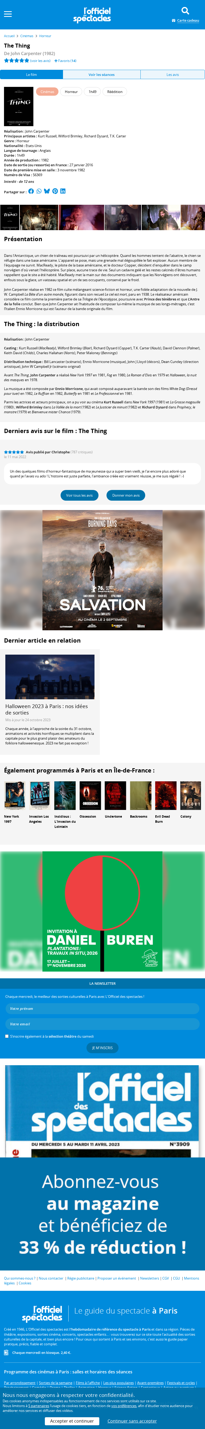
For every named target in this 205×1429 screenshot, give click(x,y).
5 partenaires (38, 1405)
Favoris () (66, 60)
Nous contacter (51, 1278)
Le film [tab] (31, 74)
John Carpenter (37, 131)
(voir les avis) (40, 60)
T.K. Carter (118, 136)
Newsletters (149, 1278)
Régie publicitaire (80, 1278)
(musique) (104, 361)
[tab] (102, 74)
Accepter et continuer (72, 1421)
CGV (165, 1278)
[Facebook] (31, 192)
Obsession (88, 816)
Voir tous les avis (79, 495)
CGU (176, 1278)
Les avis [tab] (173, 74)
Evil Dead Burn (162, 819)
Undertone (113, 816)
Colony (185, 816)
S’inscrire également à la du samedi (52, 1036)
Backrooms (138, 816)
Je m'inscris (102, 1047)
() (37, 348)
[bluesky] (47, 192)
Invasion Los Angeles (39, 819)
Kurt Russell (47, 136)
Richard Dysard (96, 136)
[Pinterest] (55, 192)
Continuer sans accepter (132, 1421)
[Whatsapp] (39, 192)
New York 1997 (11, 819)
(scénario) (62, 361)
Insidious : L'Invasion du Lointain (65, 821)
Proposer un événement (116, 1278)
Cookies (25, 1283)
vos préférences (123, 1405)
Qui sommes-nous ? (20, 1278)
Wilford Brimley (70, 136)
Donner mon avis (126, 495)
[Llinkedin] (63, 192)
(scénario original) (51, 366)
